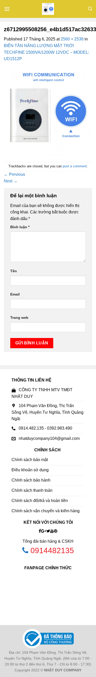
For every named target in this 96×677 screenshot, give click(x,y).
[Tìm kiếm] (90, 9)
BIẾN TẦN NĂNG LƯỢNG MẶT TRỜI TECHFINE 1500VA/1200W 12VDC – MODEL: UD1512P (46, 52)
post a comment (75, 166)
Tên (13, 271)
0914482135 (52, 550)
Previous (14, 174)
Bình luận (19, 227)
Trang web (19, 317)
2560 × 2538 (72, 39)
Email (15, 294)
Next (10, 181)
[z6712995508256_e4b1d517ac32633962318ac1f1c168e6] (48, 112)
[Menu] (7, 9)
